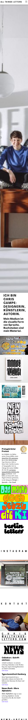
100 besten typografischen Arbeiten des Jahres (10, 472)
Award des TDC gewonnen (10, 458)
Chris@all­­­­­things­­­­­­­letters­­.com (14, 637)
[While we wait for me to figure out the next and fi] (14, 574)
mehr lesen (5, 670)
